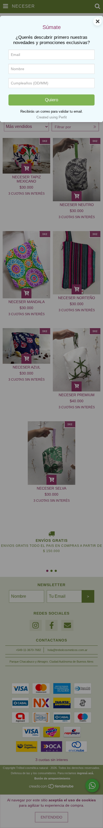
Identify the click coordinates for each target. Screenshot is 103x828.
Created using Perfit (51, 117)
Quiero (51, 99)
